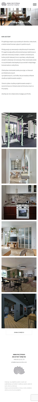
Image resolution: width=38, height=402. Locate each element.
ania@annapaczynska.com (19, 362)
